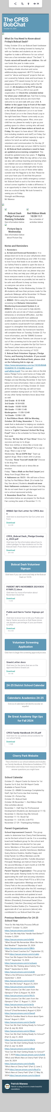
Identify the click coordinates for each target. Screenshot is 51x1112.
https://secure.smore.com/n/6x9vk (30, 1055)
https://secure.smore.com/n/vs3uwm (21, 963)
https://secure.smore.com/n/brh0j (19, 939)
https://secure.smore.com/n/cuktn (24, 954)
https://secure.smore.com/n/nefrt (19, 930)
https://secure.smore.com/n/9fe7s (20, 995)
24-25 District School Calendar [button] (25, 685)
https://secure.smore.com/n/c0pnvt (24, 1075)
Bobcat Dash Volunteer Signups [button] (25, 566)
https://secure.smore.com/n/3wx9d (20, 1022)
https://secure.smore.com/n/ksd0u (20, 1063)
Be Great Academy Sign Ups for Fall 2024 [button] (25, 718)
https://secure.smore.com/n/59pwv (20, 1031)
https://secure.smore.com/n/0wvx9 (20, 1013)
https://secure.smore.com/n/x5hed (20, 1049)
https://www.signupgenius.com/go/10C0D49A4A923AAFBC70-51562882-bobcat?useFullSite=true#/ (25, 368)
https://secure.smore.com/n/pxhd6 (20, 972)
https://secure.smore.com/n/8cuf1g (24, 1069)
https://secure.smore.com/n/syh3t (19, 981)
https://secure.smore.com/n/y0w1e (20, 1040)
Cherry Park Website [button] (25, 755)
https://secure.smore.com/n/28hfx (20, 948)
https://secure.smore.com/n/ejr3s (19, 1004)
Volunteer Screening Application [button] (25, 644)
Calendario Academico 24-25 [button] (25, 698)
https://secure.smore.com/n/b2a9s (20, 987)
